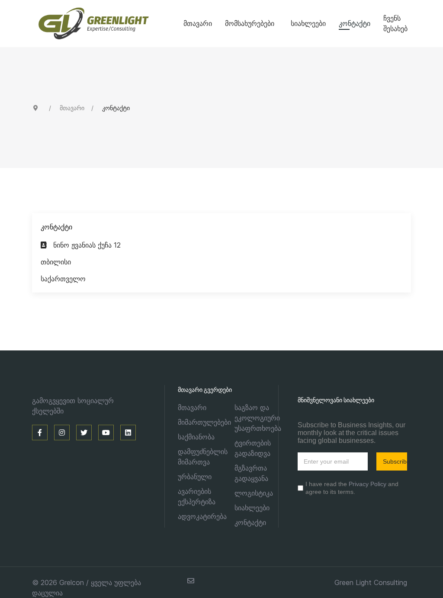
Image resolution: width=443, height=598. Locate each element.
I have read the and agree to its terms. (351, 487)
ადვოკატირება (202, 516)
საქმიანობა (196, 437)
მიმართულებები (204, 422)
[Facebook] (40, 432)
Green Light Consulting (370, 582)
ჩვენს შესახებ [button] (395, 23)
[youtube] (106, 432)
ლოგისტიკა (253, 493)
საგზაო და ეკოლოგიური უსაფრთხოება (257, 418)
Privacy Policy (367, 483)
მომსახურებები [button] (249, 23)
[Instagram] (62, 432)
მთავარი (197, 23)
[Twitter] (84, 432)
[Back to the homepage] (107, 23)
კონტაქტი (354, 23)
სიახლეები (308, 23)
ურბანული (195, 476)
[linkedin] (128, 432)
